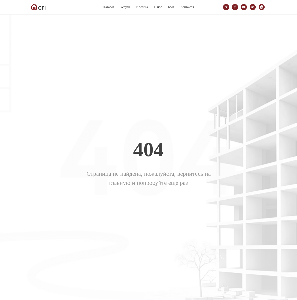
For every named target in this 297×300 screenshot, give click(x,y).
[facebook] (235, 7)
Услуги (125, 7)
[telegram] (226, 7)
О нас (158, 7)
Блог (171, 7)
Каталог (108, 7)
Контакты (187, 7)
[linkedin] (253, 7)
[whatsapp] (262, 7)
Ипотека (142, 7)
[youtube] (244, 7)
